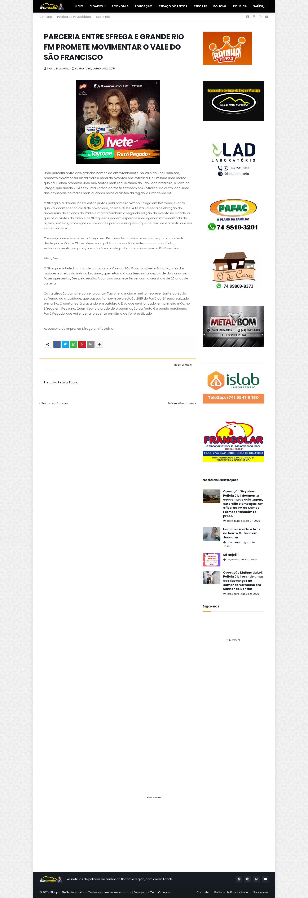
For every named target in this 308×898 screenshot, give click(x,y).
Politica (240, 6)
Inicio (78, 6)
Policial (220, 6)
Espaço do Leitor (173, 6)
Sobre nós (103, 17)
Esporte (200, 6)
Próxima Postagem (181, 403)
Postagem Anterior (54, 403)
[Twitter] (65, 344)
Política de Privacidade (74, 17)
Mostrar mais (183, 364)
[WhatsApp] (73, 344)
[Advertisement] (233, 708)
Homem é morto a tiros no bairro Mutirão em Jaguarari (241, 533)
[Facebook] (57, 344)
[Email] (90, 344)
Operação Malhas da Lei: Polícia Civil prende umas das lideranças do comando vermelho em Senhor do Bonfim (243, 581)
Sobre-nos (261, 892)
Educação (143, 6)
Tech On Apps (160, 892)
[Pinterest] (82, 344)
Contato (45, 17)
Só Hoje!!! (231, 555)
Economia (120, 6)
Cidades (96, 6)
